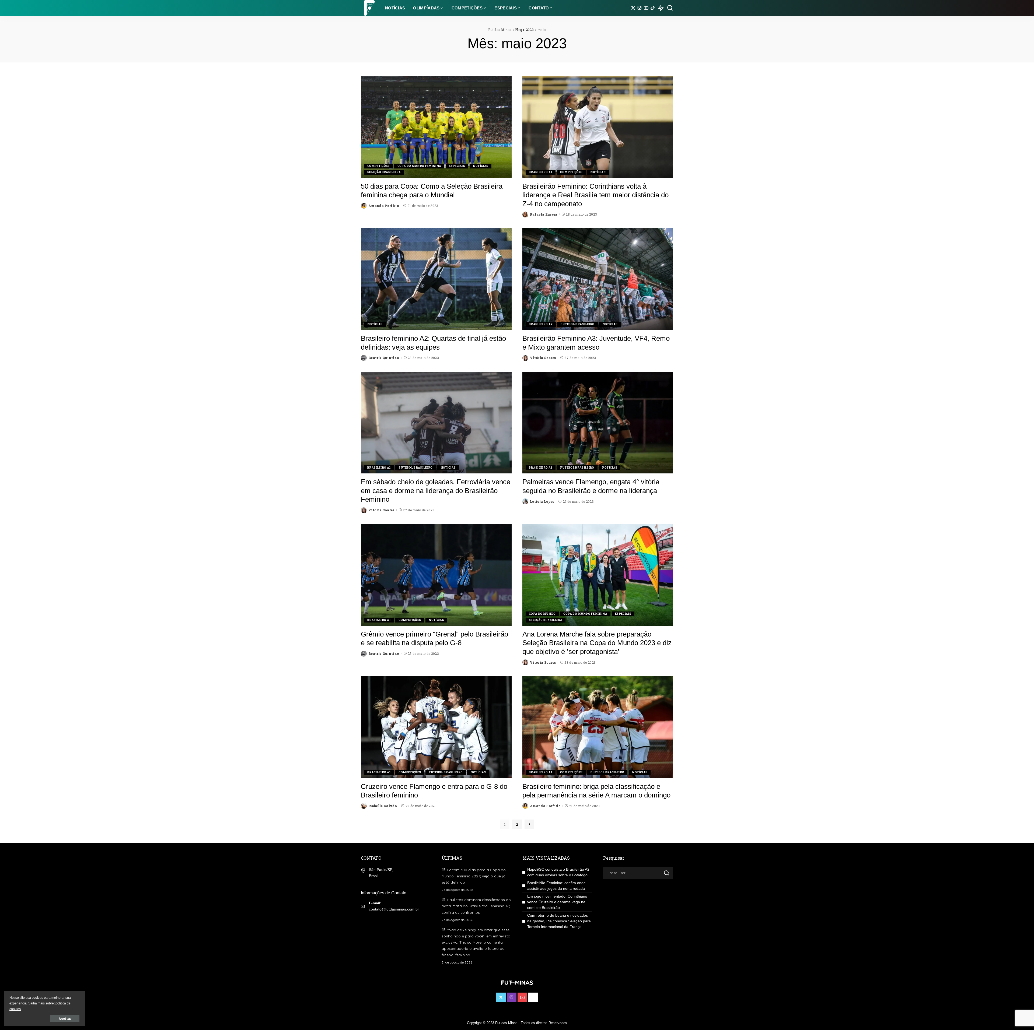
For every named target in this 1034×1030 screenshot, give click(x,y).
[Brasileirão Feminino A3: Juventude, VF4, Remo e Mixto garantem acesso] (597, 279)
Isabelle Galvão (382, 806)
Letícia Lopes (542, 501)
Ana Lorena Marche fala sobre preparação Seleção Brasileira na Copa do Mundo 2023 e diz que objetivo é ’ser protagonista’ (597, 643)
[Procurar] (670, 8)
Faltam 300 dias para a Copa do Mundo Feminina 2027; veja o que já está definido (474, 875)
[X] (633, 8)
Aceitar (64, 1018)
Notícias (480, 166)
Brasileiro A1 (540, 172)
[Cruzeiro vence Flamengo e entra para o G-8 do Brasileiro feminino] (436, 727)
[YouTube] (646, 8)
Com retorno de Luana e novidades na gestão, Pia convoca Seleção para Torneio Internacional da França (559, 921)
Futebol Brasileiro (577, 324)
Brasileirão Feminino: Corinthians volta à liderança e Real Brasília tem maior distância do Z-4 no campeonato (595, 195)
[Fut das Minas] (369, 8)
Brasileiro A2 (541, 324)
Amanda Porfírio (383, 205)
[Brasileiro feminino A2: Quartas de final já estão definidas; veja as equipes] (436, 279)
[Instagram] (639, 8)
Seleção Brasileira (384, 172)
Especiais (457, 166)
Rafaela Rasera (543, 214)
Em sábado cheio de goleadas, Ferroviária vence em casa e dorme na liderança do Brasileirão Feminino (435, 490)
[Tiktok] (652, 8)
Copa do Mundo (542, 614)
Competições (378, 166)
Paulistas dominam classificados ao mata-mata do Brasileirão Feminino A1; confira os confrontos (476, 905)
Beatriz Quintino (383, 358)
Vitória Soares (543, 358)
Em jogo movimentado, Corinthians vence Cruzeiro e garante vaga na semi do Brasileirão (557, 902)
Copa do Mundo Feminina (419, 166)
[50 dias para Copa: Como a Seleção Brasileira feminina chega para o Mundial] (436, 127)
